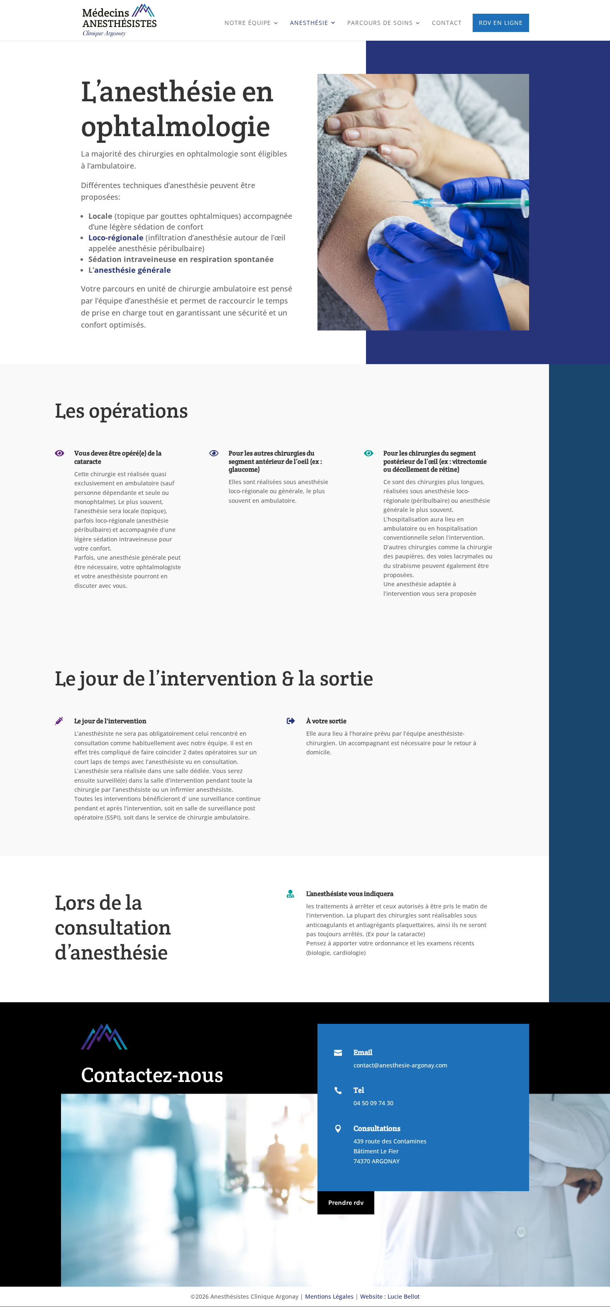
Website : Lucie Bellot (390, 1296)
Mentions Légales (329, 1296)
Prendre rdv (346, 1203)
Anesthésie (309, 23)
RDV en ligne (501, 23)
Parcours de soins (380, 23)
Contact (447, 23)
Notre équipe (247, 23)
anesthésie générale (132, 270)
